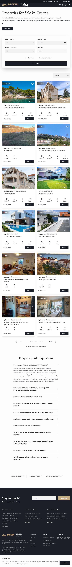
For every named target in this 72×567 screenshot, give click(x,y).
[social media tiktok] (68, 538)
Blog (31, 540)
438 (41, 342)
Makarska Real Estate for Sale (56, 519)
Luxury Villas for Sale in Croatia (9, 522)
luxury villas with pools (18, 20)
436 (31, 342)
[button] (36, 365)
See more (5, 526)
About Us (32, 537)
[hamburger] (69, 5)
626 (50, 342)
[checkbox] (26, 58)
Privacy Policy (47, 540)
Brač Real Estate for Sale (32, 513)
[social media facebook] (58, 538)
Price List (32, 546)
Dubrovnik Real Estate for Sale (57, 513)
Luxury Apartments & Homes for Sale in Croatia (11, 514)
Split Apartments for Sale (10, 518)
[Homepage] (15, 5)
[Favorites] (60, 5)
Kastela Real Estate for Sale (56, 516)
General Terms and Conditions (49, 544)
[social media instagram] (61, 538)
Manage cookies (48, 537)
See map (13, 47)
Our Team (33, 543)
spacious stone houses (43, 20)
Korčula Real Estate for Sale (33, 519)
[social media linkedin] (65, 538)
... (26, 342)
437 (36, 342)
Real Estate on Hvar (31, 516)
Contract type (9, 39)
